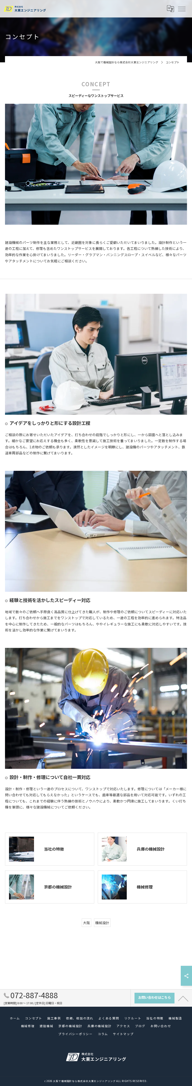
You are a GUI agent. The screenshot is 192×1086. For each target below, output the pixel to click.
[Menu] (181, 8)
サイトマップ (123, 1034)
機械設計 (102, 922)
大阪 (86, 922)
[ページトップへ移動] (183, 998)
